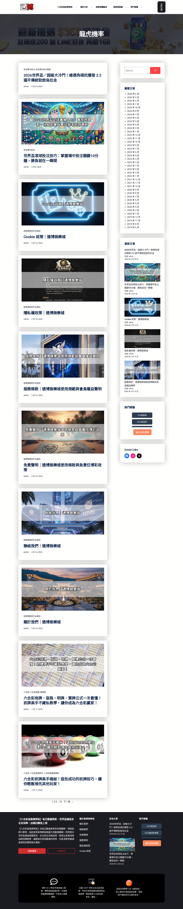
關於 (81, 824)
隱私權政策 (84, 845)
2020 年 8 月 (133, 193)
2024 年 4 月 (133, 124)
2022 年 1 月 (133, 176)
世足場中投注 (29, 69)
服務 (81, 840)
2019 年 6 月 (133, 227)
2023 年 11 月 (133, 138)
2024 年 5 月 (133, 121)
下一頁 (69, 801)
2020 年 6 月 (133, 200)
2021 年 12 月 (133, 179)
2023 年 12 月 (133, 135)
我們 (86, 824)
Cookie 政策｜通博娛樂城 (45, 237)
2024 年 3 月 (133, 128)
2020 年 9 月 (133, 190)
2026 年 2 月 (133, 100)
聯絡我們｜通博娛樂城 (42, 546)
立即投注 (61, 851)
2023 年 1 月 (133, 165)
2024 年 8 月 (133, 111)
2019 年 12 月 (133, 217)
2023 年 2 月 (133, 162)
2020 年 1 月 (133, 213)
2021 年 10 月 (133, 186)
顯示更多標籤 (142, 432)
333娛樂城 (142, 415)
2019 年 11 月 (133, 220)
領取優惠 (32, 851)
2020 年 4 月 (133, 207)
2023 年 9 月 (133, 145)
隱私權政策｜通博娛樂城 (44, 313)
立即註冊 (161, 7)
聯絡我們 (83, 829)
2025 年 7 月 (133, 104)
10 (60, 801)
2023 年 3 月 (133, 159)
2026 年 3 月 (133, 97)
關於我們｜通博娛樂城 (42, 622)
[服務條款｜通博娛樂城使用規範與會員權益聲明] (142, 370)
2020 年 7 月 (133, 196)
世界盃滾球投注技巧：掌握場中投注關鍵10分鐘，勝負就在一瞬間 (61, 158)
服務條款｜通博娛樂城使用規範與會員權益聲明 (63, 389)
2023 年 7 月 (133, 148)
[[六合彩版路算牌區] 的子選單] (76, 6)
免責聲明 (83, 835)
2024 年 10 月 (133, 107)
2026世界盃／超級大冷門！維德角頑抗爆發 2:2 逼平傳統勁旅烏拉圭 (62, 77)
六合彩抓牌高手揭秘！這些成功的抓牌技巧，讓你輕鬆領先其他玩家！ (63, 781)
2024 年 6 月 (133, 118)
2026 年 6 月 (133, 94)
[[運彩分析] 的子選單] (91, 6)
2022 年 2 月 (133, 172)
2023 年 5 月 (133, 155)
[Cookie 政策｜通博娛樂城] (142, 308)
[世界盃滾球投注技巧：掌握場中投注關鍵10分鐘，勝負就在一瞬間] (142, 273)
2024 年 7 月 (133, 114)
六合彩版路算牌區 (51, 773)
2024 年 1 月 (133, 131)
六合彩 (26, 692)
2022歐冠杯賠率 (151, 833)
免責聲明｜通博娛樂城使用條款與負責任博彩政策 (63, 467)
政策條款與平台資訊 (32, 231)
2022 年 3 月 (133, 169)
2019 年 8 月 (133, 224)
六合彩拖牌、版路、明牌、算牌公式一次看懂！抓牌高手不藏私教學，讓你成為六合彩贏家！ (63, 700)
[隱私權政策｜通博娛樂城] (142, 339)
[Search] (155, 70)
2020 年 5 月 (133, 203)
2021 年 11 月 (133, 183)
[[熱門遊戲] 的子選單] (141, 6)
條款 (86, 840)
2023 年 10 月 (133, 142)
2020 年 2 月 (133, 210)
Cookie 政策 (85, 851)
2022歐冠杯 (142, 422)
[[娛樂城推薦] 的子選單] (126, 6)
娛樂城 (43, 692)
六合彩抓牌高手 (36, 773)
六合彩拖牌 (34, 692)
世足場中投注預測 (43, 69)
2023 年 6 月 (133, 152)
